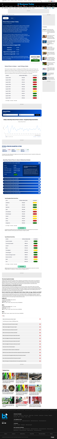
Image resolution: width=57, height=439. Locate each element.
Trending (46, 415)
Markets (6, 6)
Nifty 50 (19, 424)
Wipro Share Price (30, 430)
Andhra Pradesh (9, 241)
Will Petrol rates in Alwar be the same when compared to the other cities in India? (16, 352)
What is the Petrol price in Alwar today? (9, 319)
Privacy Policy (32, 433)
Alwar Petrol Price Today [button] (11, 14)
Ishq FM (38, 0)
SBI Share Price (16, 430)
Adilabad (7, 202)
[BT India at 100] (46, 8)
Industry (43, 6)
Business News (3, 14)
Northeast (16, 0)
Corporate (36, 415)
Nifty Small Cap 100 (29, 424)
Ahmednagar (8, 213)
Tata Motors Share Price (17, 420)
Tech (39, 6)
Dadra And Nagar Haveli (10, 254)
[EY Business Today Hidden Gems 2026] (53, 8)
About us (5, 433)
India (36, 6)
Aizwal (7, 216)
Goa (6, 261)
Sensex (15, 424)
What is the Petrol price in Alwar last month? (10, 329)
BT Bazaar (8, 0)
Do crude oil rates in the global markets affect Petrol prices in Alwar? (14, 355)
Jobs (29, 416)
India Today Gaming (20, 0)
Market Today (16, 415)
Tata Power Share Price (38, 430)
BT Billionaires (20, 6)
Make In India (25, 6)
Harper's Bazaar (30, 0)
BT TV (15, 6)
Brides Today (34, 0)
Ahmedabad (8, 211)
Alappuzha (8, 222)
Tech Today (26, 415)
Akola (7, 220)
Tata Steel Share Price (43, 420)
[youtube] (4, 423)
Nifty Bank (23, 424)
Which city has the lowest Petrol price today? (10, 324)
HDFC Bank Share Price (35, 420)
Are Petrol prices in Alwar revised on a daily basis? (11, 349)
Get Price (37, 114)
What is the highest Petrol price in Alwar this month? (11, 338)
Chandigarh (8, 250)
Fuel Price (7, 14)
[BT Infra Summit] (49, 8)
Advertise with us (22, 433)
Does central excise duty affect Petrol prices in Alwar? (12, 358)
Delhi (7, 259)
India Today (12, 0)
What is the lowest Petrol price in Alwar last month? (11, 341)
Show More (22, 266)
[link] (54, 4)
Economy (21, 415)
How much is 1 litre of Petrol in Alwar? (9, 346)
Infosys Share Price (50, 428)
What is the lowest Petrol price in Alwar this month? (11, 335)
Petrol (6, 18)
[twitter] (5, 423)
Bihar (7, 248)
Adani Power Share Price (26, 420)
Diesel (12, 18)
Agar (7, 204)
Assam (7, 245)
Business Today (4, 0)
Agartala (7, 207)
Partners (51, 433)
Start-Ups (15, 416)
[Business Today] (26, 4)
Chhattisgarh (8, 252)
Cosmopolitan (25, 0)
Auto (26, 416)
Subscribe (49, 4)
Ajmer (7, 218)
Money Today (48, 6)
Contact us (13, 433)
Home (3, 6)
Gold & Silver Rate (32, 6)
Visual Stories (41, 415)
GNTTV (3, 1)
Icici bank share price (23, 430)
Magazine (10, 6)
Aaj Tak (40, 0)
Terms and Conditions (42, 433)
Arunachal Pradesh (9, 243)
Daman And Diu (9, 257)
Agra (7, 209)
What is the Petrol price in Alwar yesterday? (10, 332)
